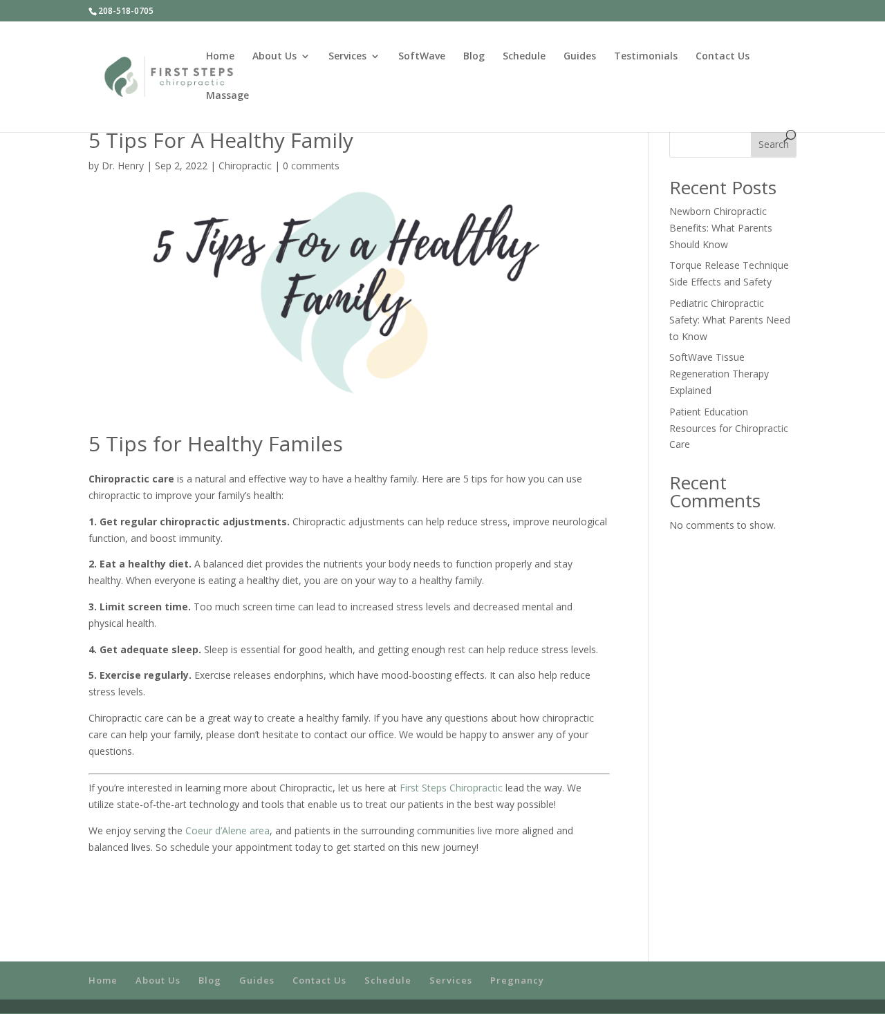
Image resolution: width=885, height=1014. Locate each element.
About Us (274, 56)
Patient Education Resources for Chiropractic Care (728, 428)
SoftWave (421, 56)
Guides (579, 56)
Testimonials (646, 56)
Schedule (524, 56)
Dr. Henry (123, 165)
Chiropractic (245, 165)
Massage (227, 96)
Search (773, 144)
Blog (474, 56)
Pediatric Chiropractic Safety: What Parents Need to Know (729, 320)
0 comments (311, 165)
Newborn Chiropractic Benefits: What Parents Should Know (720, 228)
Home (220, 56)
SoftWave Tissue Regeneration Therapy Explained (719, 373)
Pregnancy (517, 980)
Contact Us (722, 56)
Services (347, 56)
